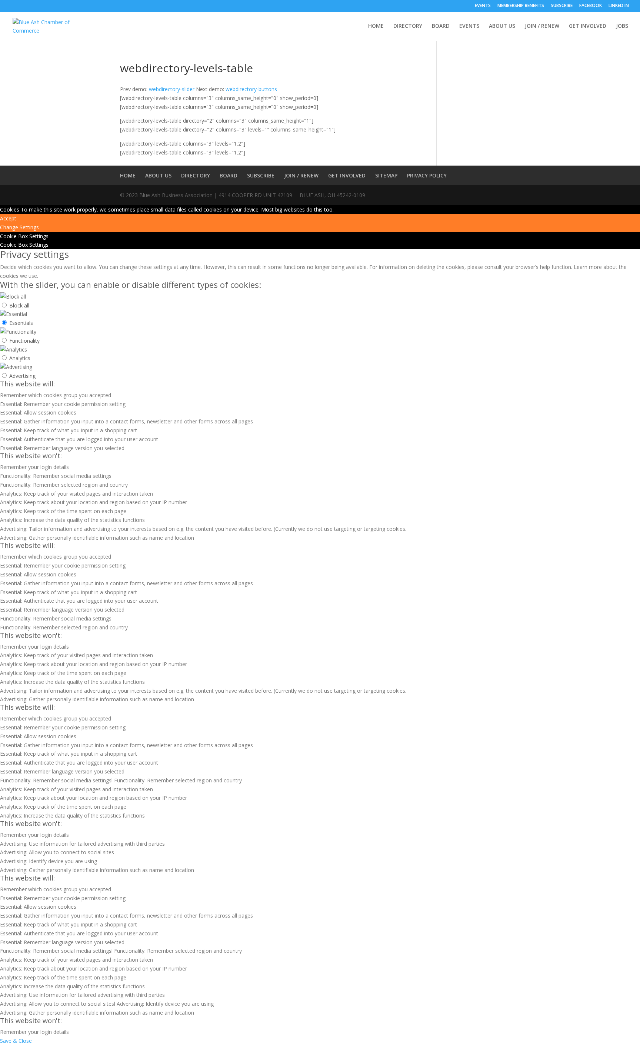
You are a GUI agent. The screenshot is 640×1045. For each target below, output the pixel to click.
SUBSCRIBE (562, 6)
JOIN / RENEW (542, 26)
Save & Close (16, 1040)
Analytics (19, 358)
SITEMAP (386, 175)
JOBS (622, 26)
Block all (19, 305)
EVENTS (483, 6)
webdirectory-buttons (251, 89)
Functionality (24, 340)
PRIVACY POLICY (427, 175)
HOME (376, 26)
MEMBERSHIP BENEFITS (520, 6)
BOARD (441, 26)
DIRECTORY (407, 26)
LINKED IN (619, 6)
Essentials (21, 322)
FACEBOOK (590, 6)
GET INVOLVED (587, 26)
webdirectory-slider (171, 89)
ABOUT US (502, 26)
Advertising (22, 375)
